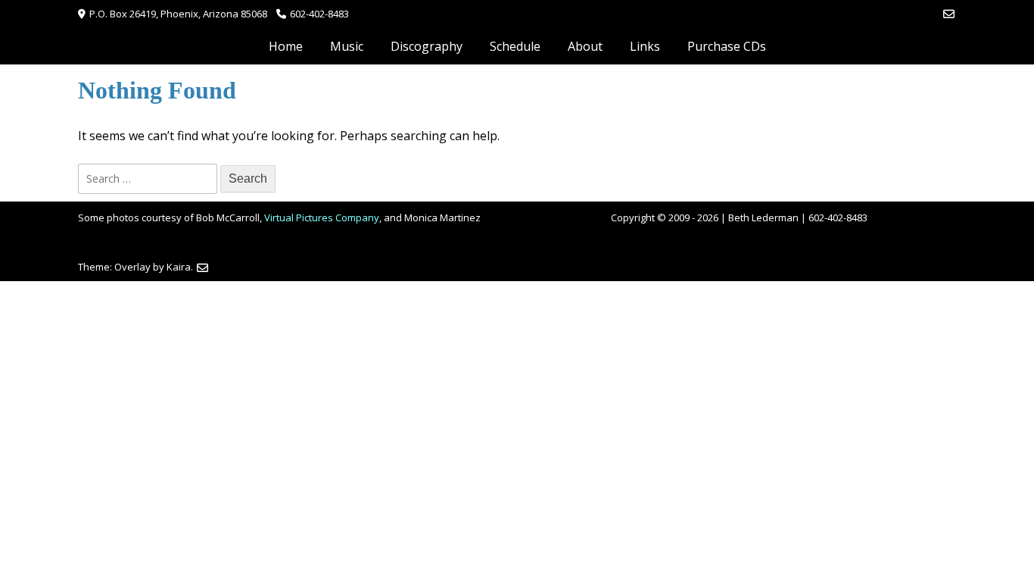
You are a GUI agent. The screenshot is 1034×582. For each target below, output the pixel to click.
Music (346, 46)
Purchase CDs (726, 46)
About (585, 46)
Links (645, 46)
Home (286, 46)
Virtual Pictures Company (321, 217)
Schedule (515, 46)
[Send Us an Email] (949, 14)
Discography (426, 46)
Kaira (179, 267)
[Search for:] (149, 178)
